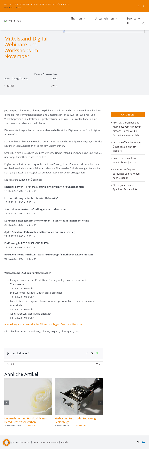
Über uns (25, 442)
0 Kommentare (29, 425)
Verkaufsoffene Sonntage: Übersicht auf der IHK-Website (127, 146)
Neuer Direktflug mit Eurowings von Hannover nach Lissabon (126, 174)
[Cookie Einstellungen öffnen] (6, 445)
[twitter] (143, 6)
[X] (92, 353)
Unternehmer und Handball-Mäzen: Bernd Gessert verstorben (26, 420)
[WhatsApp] (97, 353)
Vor (53, 85)
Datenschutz (39, 442)
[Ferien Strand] (12, 21)
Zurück (10, 85)
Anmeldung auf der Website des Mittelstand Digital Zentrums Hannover (43, 324)
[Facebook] (86, 353)
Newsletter (10, 7)
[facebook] (138, 6)
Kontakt (64, 442)
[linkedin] (143, 442)
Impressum (52, 442)
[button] (143, 23)
